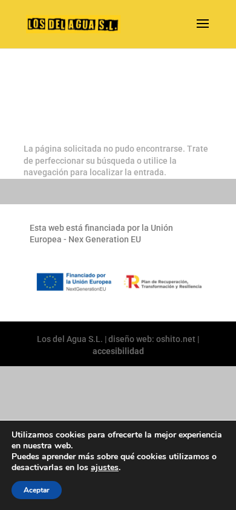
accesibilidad (118, 351)
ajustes (105, 467)
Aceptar (37, 490)
